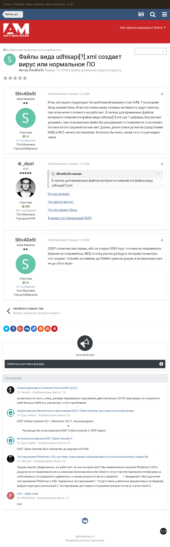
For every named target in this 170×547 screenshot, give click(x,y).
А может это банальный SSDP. (70, 218)
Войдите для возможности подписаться (33, 50)
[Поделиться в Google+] (20, 329)
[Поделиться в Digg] (27, 329)
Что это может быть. (63, 210)
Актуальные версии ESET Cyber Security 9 (44, 438)
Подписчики (146, 51)
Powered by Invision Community (85, 540)
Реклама (19, 4)
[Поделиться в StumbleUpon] (47, 329)
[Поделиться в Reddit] (41, 329)
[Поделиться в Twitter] (6, 329)
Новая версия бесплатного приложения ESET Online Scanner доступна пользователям (75, 410)
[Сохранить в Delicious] (34, 329)
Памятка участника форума (25, 364)
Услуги (7, 4)
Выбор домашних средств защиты (96, 70)
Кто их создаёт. (59, 194)
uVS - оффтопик (27, 493)
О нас (70, 4)
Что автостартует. (61, 202)
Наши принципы (55, 4)
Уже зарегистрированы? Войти (142, 27)
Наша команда (35, 4)
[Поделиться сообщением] (162, 94)
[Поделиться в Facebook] (13, 329)
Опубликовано (68, 93)
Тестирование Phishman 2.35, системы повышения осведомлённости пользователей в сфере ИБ (82, 456)
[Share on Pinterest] (54, 329)
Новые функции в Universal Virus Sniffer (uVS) (47, 388)
